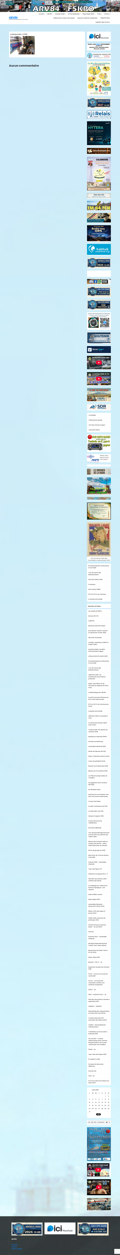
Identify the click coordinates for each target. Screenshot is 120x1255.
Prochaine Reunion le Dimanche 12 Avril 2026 (98, 567)
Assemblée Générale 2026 (97, 746)
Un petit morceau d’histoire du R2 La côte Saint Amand (98, 698)
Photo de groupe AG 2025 (96, 850)
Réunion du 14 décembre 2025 (98, 766)
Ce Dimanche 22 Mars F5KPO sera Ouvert (97, 724)
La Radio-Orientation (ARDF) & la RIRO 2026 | (98, 643)
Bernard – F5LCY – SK (95, 962)
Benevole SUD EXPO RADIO (96, 626)
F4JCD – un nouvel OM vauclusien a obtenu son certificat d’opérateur (96, 983)
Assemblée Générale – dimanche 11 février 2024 (96, 905)
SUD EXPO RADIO (94, 430)
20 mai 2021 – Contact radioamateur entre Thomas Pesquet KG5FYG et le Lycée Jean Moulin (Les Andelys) (97, 1041)
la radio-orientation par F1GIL (98, 806)
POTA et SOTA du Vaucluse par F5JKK (98, 705)
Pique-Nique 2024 (94, 899)
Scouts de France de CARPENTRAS (95, 822)
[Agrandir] (109, 504)
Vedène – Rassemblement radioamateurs (97, 1026)
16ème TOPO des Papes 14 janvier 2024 (96, 912)
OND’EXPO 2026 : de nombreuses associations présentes (97, 677)
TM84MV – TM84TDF (95, 1006)
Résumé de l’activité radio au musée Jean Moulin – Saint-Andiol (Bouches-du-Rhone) (98, 843)
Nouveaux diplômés (94, 828)
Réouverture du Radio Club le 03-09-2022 (98, 951)
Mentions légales (16, 1248)
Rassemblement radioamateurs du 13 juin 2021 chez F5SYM (99, 1012)
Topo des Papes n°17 (95, 869)
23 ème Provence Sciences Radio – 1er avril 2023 (97, 926)
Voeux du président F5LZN (96, 761)
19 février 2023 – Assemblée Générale (97, 938)
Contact (14, 1246)
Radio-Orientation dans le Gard (98, 756)
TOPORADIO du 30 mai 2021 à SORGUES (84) (97, 1033)
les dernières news (94, 789)
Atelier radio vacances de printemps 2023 (96, 919)
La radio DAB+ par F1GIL (96, 811)
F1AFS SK (91, 932)
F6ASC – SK (92, 990)
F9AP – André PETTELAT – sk (97, 994)
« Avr (98, 1114)
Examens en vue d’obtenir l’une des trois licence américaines (98, 795)
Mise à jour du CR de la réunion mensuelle (98, 856)
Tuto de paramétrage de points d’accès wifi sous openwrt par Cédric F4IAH (98, 835)
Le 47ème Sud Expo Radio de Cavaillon (97, 777)
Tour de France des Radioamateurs (94, 574)
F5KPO (98, 44)
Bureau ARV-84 (93, 616)
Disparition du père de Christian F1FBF (98, 968)
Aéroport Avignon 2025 (96, 816)
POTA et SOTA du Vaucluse (97, 594)
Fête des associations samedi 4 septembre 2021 (98, 1000)
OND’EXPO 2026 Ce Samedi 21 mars (98, 717)
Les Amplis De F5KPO (95, 611)
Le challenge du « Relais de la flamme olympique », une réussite (97, 888)
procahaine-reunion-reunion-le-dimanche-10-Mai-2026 (98, 632)
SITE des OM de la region (97, 425)
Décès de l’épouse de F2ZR (97, 751)
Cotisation (91, 584)
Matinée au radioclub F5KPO (97, 737)
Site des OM (92, 1071)
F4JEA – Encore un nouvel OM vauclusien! (98, 975)
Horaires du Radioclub (95, 741)
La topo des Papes (94, 801)
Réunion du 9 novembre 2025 (98, 771)
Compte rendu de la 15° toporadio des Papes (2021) (97, 1019)
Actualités (92, 415)
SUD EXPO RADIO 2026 (95, 579)
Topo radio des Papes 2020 (97, 1054)
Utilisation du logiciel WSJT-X (98, 874)
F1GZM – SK (92, 1049)
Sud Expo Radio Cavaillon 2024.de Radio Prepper (96, 650)
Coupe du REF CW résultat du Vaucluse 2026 (98, 731)
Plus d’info (14, 1245)
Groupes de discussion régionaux (96, 1065)
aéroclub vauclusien (95, 637)
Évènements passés (95, 420)
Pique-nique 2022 (94, 957)
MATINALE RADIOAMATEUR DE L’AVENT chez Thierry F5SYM (97, 944)
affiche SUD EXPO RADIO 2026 (98, 656)
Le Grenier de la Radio (95, 599)
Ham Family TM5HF (94, 589)
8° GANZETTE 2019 (94, 1059)
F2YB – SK (91, 1076)
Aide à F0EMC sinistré (95, 894)
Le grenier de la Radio (95, 711)
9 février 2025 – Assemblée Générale (97, 863)
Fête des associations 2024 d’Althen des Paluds (97, 880)
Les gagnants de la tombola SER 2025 (97, 784)
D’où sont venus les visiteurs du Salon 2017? (98, 1082)
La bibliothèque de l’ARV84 (97, 692)
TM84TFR (91, 621)
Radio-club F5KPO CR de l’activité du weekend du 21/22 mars (98, 686)
